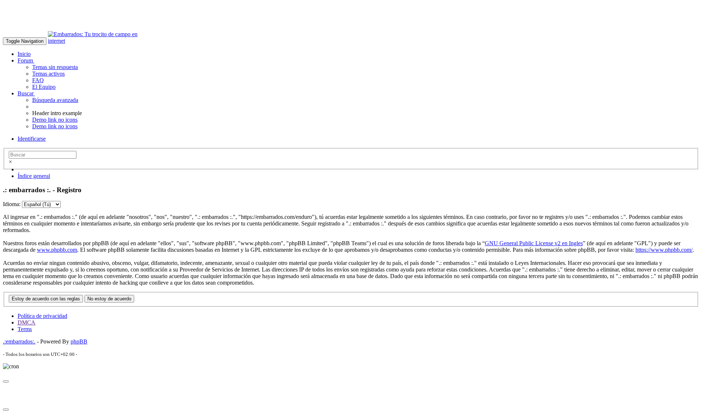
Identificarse (32, 139)
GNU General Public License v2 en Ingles (534, 243)
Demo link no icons (55, 120)
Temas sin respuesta (55, 67)
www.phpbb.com (57, 250)
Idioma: (11, 204)
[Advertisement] (136, 19)
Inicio (24, 54)
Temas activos (48, 74)
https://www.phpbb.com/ (663, 250)
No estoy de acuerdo (109, 298)
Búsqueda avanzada (55, 100)
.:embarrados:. (19, 341)
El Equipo (44, 87)
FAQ (38, 80)
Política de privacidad (42, 316)
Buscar (26, 93)
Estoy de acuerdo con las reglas (46, 298)
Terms (25, 329)
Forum (26, 60)
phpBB (79, 341)
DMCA (26, 322)
